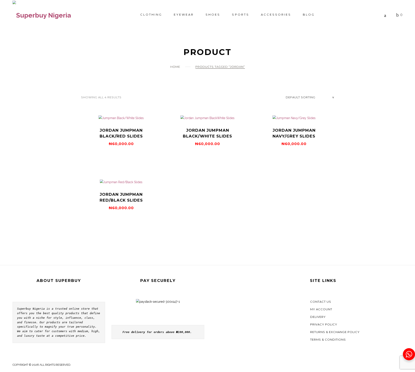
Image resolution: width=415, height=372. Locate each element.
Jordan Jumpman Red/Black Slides (121, 197)
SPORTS (240, 14)
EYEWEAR (184, 14)
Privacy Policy (323, 324)
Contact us (320, 301)
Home (175, 66)
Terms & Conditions (328, 339)
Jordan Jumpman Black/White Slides (207, 133)
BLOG (309, 14)
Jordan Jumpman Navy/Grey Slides (294, 133)
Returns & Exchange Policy (335, 332)
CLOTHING (151, 14)
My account (321, 309)
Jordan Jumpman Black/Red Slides (121, 133)
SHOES (213, 14)
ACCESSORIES (276, 14)
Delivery (318, 317)
